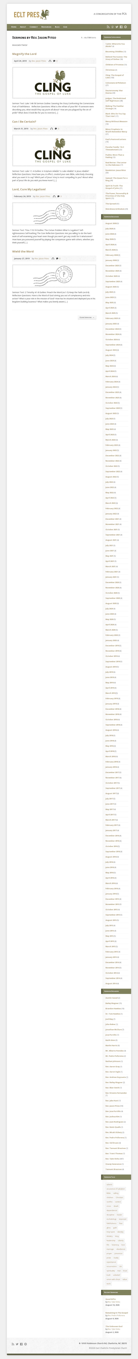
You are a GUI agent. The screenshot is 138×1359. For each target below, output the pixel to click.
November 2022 (112, 461)
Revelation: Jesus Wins (116, 170)
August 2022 (111, 477)
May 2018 (109, 746)
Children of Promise (114, 64)
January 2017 (111, 830)
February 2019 (112, 698)
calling (115, 1193)
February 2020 (112, 635)
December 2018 (112, 709)
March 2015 (110, 946)
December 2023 (112, 392)
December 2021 (112, 519)
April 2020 (110, 624)
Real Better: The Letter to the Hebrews (116, 163)
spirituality (111, 1270)
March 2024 (110, 376)
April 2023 (110, 434)
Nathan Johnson (113, 1061)
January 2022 (111, 513)
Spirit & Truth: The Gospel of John (114, 186)
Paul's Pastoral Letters (116, 139)
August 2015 (111, 920)
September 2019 (113, 661)
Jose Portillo (111, 1035)
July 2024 (109, 355)
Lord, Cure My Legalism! (29, 189)
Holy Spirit (111, 1232)
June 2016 (110, 867)
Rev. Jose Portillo (113, 1111)
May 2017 (109, 809)
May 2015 (109, 936)
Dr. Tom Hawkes (113, 1014)
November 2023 (112, 397)
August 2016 (111, 857)
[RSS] (108, 26)
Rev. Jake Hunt (112, 1100)
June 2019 (110, 677)
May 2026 (109, 239)
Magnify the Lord (24, 54)
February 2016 (112, 888)
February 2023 (112, 445)
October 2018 (111, 719)
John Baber (110, 1024)
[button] (54, 83)
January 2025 (111, 323)
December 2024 (112, 329)
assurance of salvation (116, 1189)
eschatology (111, 1219)
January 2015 (111, 957)
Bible (109, 1193)
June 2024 (110, 360)
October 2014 (111, 973)
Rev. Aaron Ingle (113, 1072)
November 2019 (112, 651)
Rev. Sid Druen (112, 1143)
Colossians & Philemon (116, 83)
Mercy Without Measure (116, 121)
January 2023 (111, 450)
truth (109, 1275)
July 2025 (109, 292)
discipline (110, 1214)
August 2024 (111, 350)
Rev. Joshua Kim (112, 1116)
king (117, 1236)
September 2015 (113, 915)
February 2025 (112, 318)
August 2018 (111, 730)
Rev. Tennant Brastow (116, 1148)
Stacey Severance (113, 1164)
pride (109, 1258)
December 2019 (112, 645)
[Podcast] (112, 26)
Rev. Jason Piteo (39, 61)
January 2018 (111, 767)
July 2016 (109, 862)
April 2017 (110, 814)
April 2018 (110, 751)
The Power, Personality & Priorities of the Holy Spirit (117, 195)
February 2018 (112, 761)
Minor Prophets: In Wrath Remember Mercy (116, 130)
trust (125, 1270)
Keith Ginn (110, 1040)
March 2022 (110, 503)
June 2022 (110, 487)
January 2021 (111, 577)
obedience (120, 1249)
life (108, 1245)
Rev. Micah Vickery (114, 1132)
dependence (112, 1210)
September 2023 (113, 408)
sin (120, 1266)
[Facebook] (121, 26)
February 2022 (112, 508)
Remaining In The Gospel (117, 1313)
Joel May (109, 1019)
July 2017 (109, 798)
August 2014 (111, 983)
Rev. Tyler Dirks (112, 1159)
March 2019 (110, 693)
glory (109, 1227)
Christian (119, 1197)
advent (109, 1184)
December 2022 (112, 455)
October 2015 (111, 909)
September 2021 (113, 535)
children (110, 1197)
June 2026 (110, 234)
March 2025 (110, 313)
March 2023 (110, 440)
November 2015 (112, 904)
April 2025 (110, 308)
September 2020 (113, 598)
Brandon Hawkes (113, 1008)
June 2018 (110, 740)
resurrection (112, 1266)
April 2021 (110, 561)
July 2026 (109, 228)
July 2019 (109, 672)
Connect (34, 27)
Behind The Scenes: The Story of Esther (116, 58)
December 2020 (112, 582)
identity (120, 1232)
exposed (122, 1219)
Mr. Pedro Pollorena (114, 1056)
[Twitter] (116, 26)
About (23, 27)
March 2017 (110, 820)
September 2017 (113, 788)
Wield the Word (23, 251)
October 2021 (111, 529)
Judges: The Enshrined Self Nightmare (116, 99)
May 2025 (109, 302)
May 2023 (109, 429)
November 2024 (112, 334)
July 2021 (109, 545)
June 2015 (110, 930)
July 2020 (109, 608)
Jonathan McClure (114, 1029)
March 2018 (110, 756)
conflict (109, 1202)
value (125, 1279)
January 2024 (111, 387)
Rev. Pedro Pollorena (115, 1137)
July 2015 (109, 925)
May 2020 (109, 619)
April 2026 (110, 244)
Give (65, 27)
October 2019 (111, 656)
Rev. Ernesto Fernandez (116, 1093)
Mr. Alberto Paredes (115, 1050)
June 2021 (110, 550)
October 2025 (111, 276)
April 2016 (110, 878)
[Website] (125, 26)
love (123, 1245)
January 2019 (111, 703)
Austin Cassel (112, 998)
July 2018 (109, 735)
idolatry (110, 1236)
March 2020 (110, 630)
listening (115, 1245)
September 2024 (113, 344)
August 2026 (111, 223)
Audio (49, 60)
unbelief (116, 1275)
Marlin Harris (111, 1045)
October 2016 (111, 846)
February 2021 (112, 571)
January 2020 (111, 640)
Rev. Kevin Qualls (113, 1127)
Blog (57, 27)
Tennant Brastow (114, 1169)
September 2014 (113, 978)
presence (118, 1253)
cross (109, 1206)
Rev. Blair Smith (113, 1087)
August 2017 (111, 793)
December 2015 (112, 899)
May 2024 (109, 366)
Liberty (120, 1240)
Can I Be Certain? (24, 121)
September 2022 (113, 471)
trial (119, 1270)
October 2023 (111, 403)
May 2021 (109, 556)
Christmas (110, 70)
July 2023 (109, 418)
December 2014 (112, 962)
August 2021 (111, 540)
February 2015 (112, 952)
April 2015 (110, 941)
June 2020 (110, 614)
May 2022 (109, 492)
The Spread (111, 203)
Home (13, 27)
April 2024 (110, 371)
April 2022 (110, 498)
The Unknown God (114, 1326)
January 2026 (111, 260)
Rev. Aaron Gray (113, 1066)
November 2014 (112, 967)
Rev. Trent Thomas (114, 1153)
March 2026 (110, 250)
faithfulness (111, 1223)
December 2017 (112, 772)
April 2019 (110, 688)
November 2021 (112, 524)
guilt (115, 1227)
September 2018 (113, 725)
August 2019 (111, 667)
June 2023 (110, 424)
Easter (119, 1214)
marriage (110, 1249)
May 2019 (109, 682)
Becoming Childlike (114, 51)
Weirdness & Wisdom (115, 209)
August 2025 (111, 287)
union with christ (113, 1279)
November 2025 (112, 271)
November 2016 (112, 841)
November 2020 (112, 587)
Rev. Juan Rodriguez (114, 1122)
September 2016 (113, 851)
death (116, 1206)
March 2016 (110, 883)
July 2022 (109, 482)
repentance (111, 1262)
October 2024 (111, 339)
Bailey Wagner (112, 1003)
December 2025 (112, 265)
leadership (111, 1240)
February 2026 (112, 255)
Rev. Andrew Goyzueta (116, 1077)
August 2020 (111, 603)
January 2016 (111, 894)
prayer (109, 1253)
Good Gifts (111, 1299)
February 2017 (112, 825)
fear (121, 1223)
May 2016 (109, 872)
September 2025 (113, 281)
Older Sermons (87, 317)
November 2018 (112, 714)
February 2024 (112, 381)
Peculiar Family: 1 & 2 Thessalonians (115, 148)
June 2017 (110, 804)
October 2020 (111, 593)
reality (116, 1258)
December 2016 (112, 835)
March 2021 (110, 566)
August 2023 (111, 413)
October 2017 (111, 783)
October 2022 (111, 466)
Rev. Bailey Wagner (114, 1082)
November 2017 (112, 777)
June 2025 (110, 297)
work (109, 1283)
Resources (46, 27)
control (118, 1202)
